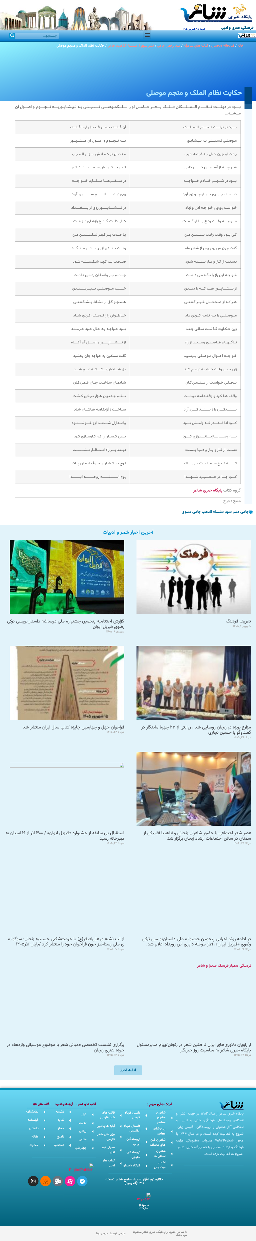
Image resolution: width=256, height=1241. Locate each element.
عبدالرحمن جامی (168, 45)
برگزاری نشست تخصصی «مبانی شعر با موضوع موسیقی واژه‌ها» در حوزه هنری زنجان (65, 1047)
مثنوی (186, 512)
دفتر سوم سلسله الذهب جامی (216, 512)
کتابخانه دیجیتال (222, 45)
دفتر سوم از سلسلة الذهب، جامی (131, 45)
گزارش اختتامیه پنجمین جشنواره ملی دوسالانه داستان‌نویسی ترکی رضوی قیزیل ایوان (65, 624)
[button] (147, 34)
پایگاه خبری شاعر (207, 490)
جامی (245, 512)
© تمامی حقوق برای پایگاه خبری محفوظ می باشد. (160, 1233)
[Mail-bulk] (57, 1181)
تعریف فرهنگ (238, 621)
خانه (241, 45)
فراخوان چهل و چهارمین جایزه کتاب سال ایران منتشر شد (73, 727)
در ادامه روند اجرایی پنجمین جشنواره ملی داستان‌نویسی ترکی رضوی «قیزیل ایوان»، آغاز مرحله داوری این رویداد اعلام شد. (196, 942)
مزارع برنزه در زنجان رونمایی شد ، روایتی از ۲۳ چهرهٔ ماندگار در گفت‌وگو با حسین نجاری (196, 730)
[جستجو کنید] (12, 36)
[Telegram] (82, 1181)
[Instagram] (33, 1181)
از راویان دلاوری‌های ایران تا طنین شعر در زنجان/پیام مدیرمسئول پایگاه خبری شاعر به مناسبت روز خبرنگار (194, 1047)
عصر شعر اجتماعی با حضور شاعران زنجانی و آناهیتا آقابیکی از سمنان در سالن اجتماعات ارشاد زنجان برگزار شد (197, 836)
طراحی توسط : (111, 1233)
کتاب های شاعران (196, 45)
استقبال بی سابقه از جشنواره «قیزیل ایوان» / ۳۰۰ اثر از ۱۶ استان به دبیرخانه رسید (65, 836)
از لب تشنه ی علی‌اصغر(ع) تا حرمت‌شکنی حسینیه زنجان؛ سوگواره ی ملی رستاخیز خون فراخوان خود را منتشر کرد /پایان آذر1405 (66, 942)
